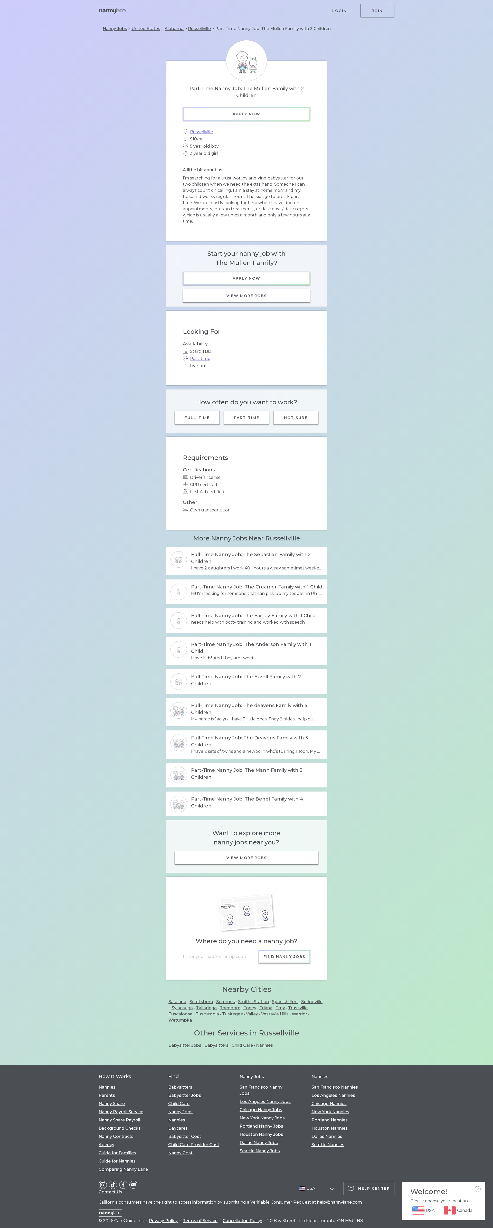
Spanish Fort (285, 1001)
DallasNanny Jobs (259, 1142)
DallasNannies (326, 1136)
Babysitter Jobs (184, 1045)
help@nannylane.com (339, 1202)
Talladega (206, 1007)
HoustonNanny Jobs (261, 1134)
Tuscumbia (207, 1014)
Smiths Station (253, 1001)
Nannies (264, 1045)
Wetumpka (180, 1020)
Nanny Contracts (116, 1136)
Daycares (178, 1128)
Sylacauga (182, 1007)
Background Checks (120, 1128)
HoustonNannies (329, 1128)
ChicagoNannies (329, 1103)
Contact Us (110, 1191)
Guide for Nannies (117, 1161)
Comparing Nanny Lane (123, 1169)
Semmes (225, 1001)
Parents (107, 1095)
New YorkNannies (330, 1111)
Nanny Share (112, 1103)
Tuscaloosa (180, 1014)
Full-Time (197, 417)
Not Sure (296, 417)
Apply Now (246, 114)
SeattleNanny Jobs (260, 1150)
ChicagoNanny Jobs (261, 1109)
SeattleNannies (327, 1144)
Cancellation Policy (242, 1220)
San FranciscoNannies (334, 1087)
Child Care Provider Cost (193, 1144)
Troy (280, 1007)
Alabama (174, 28)
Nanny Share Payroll (119, 1120)
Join (377, 10)
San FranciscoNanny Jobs (261, 1090)
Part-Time (246, 417)
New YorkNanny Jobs (262, 1118)
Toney (249, 1007)
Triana (265, 1007)
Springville (312, 1001)
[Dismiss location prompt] (478, 1189)
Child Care (242, 1045)
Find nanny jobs (284, 956)
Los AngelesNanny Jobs (265, 1101)
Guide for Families (117, 1152)
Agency (106, 1144)
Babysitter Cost (184, 1136)
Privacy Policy (163, 1220)
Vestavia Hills (275, 1014)
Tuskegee (232, 1014)
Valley (252, 1014)
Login (339, 10)
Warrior (299, 1014)
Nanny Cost (180, 1152)
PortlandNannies (329, 1120)
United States (145, 28)
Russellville (199, 28)
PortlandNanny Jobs (261, 1126)
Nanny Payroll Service (121, 1111)
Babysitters (216, 1045)
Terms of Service (200, 1220)
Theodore (230, 1007)
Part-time (200, 358)
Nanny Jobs (115, 28)
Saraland (177, 1001)
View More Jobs (246, 295)
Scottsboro (201, 1001)
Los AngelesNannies (333, 1095)
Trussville (298, 1007)
